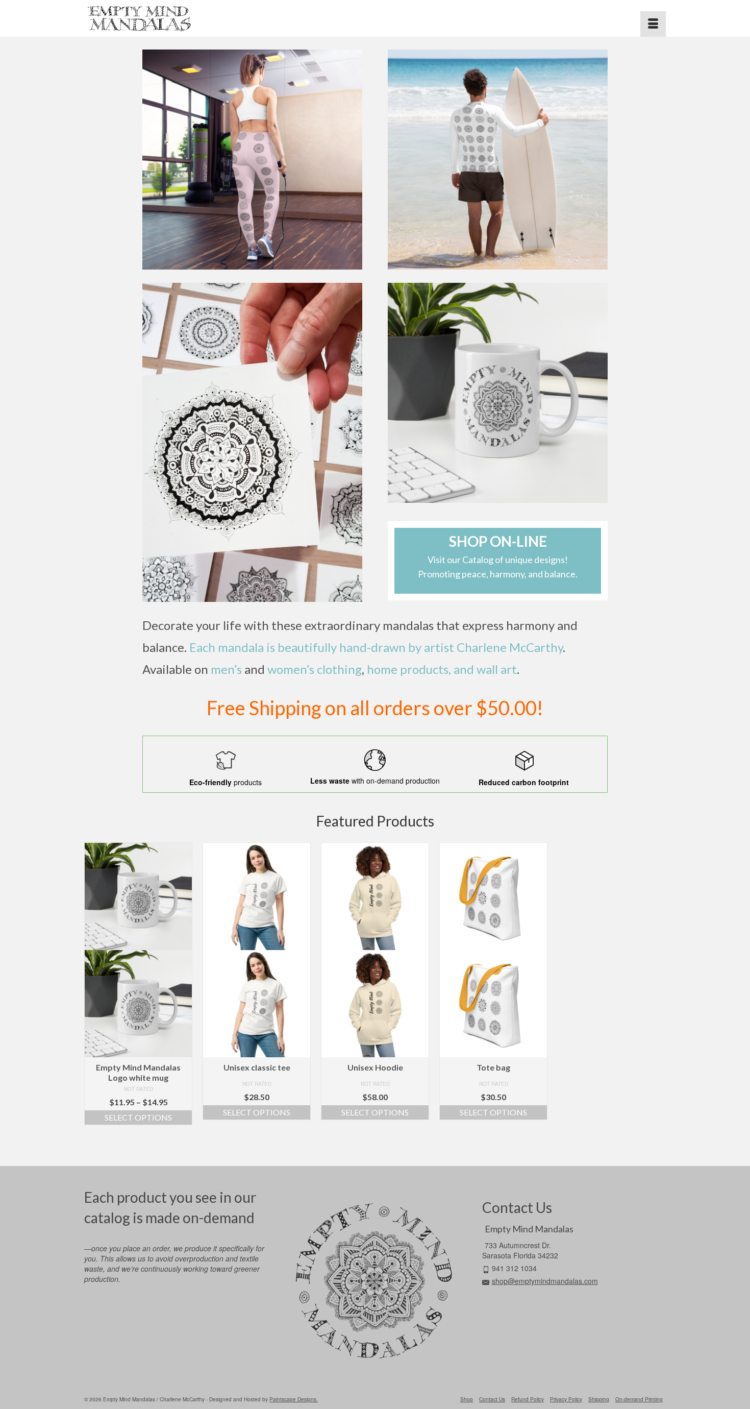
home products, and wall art (442, 669)
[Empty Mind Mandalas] (176, 18)
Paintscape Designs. (293, 1399)
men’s (226, 669)
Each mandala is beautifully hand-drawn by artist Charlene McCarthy (376, 647)
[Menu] (653, 24)
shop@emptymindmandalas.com (545, 1281)
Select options (138, 1117)
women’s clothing (314, 669)
